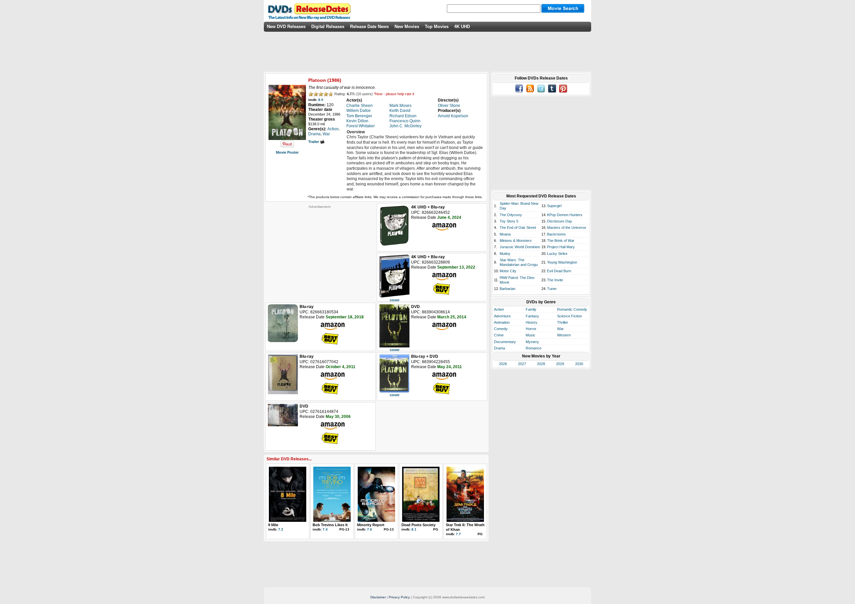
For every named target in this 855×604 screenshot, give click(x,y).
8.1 (413, 529)
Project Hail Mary (561, 247)
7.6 (369, 529)
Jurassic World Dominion (520, 247)
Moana (505, 234)
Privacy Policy (399, 597)
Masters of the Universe (566, 227)
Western (564, 335)
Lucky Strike (557, 254)
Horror (531, 329)
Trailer (314, 142)
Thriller (562, 322)
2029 (560, 364)
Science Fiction (569, 316)
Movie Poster (287, 152)
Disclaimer (378, 597)
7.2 (280, 529)
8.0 (320, 100)
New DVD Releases (286, 26)
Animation (502, 322)
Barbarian (507, 289)
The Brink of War (560, 241)
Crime (499, 335)
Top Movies (437, 26)
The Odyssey (511, 215)
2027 (522, 364)
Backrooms (556, 234)
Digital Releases (327, 26)
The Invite (555, 280)
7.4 (325, 529)
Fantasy (532, 316)
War (560, 329)
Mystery (532, 342)
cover (394, 300)
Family (531, 309)
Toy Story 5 (509, 221)
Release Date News (369, 26)
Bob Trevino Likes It (330, 525)
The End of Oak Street (518, 227)
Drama (499, 348)
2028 (541, 364)
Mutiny (505, 254)
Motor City (508, 271)
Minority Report (370, 525)
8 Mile (273, 525)
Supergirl (554, 206)
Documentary (505, 342)
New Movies (406, 26)
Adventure (502, 316)
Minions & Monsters (516, 241)
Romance (533, 348)
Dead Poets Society (418, 525)
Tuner (552, 289)
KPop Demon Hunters (564, 215)
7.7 (458, 534)
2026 (503, 364)
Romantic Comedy (572, 309)
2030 (579, 364)
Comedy (501, 329)
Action (499, 309)
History (531, 322)
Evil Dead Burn (559, 271)
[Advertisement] (320, 250)
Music (530, 335)
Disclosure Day (559, 221)
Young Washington (562, 262)
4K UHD (462, 26)
